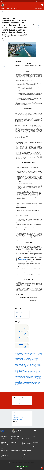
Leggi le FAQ (13, 452)
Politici (2, 443)
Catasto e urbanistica (14, 441)
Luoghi (34, 446)
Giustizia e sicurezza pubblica (26, 439)
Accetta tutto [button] (18, 466)
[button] (22, 468)
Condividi (34, 18)
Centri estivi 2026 (17, 379)
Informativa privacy (25, 452)
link (30, 464)
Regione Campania (3, 1)
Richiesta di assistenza (14, 454)
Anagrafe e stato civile (14, 438)
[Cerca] (42, 5)
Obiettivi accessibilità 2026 (26, 459)
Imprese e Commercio (14, 439)
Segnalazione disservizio (15, 451)
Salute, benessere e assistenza (26, 443)
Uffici (1, 441)
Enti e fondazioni (3, 442)
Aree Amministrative (4, 439)
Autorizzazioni (24, 444)
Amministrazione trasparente (26, 450)
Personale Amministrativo (4, 444)
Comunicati (34, 439)
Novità (5, 11)
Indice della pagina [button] (5, 60)
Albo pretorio (24, 451)
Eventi (34, 445)
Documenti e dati (3, 445)
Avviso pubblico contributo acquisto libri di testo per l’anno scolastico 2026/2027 (28, 378)
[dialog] (22, 465)
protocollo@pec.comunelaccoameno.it (25, 255)
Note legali (23, 454)
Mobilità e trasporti (14, 442)
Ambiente (23, 442)
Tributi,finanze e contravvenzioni (27, 441)
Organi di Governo (3, 438)
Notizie (34, 438)
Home (2, 11)
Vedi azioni (38, 18)
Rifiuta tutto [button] (25, 466)
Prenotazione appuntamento (15, 450)
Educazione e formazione (26, 438)
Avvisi (8, 11)
